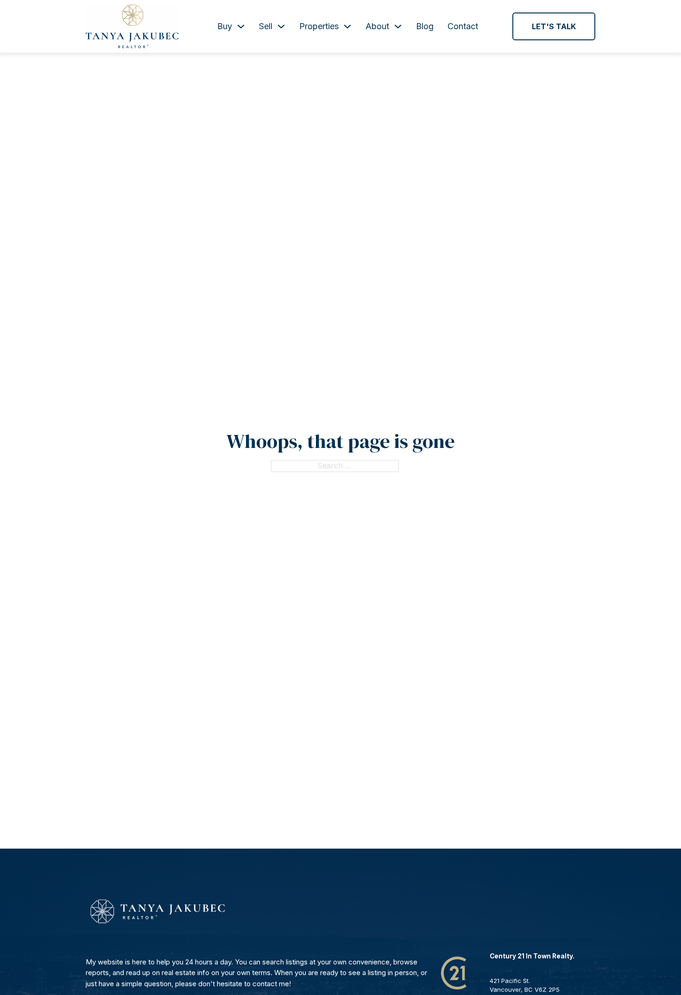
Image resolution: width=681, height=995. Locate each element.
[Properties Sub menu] (347, 26)
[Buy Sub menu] (241, 26)
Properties (319, 26)
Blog (425, 26)
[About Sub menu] (398, 26)
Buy (224, 26)
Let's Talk (554, 26)
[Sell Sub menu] (281, 26)
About (377, 26)
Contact (463, 26)
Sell (265, 26)
